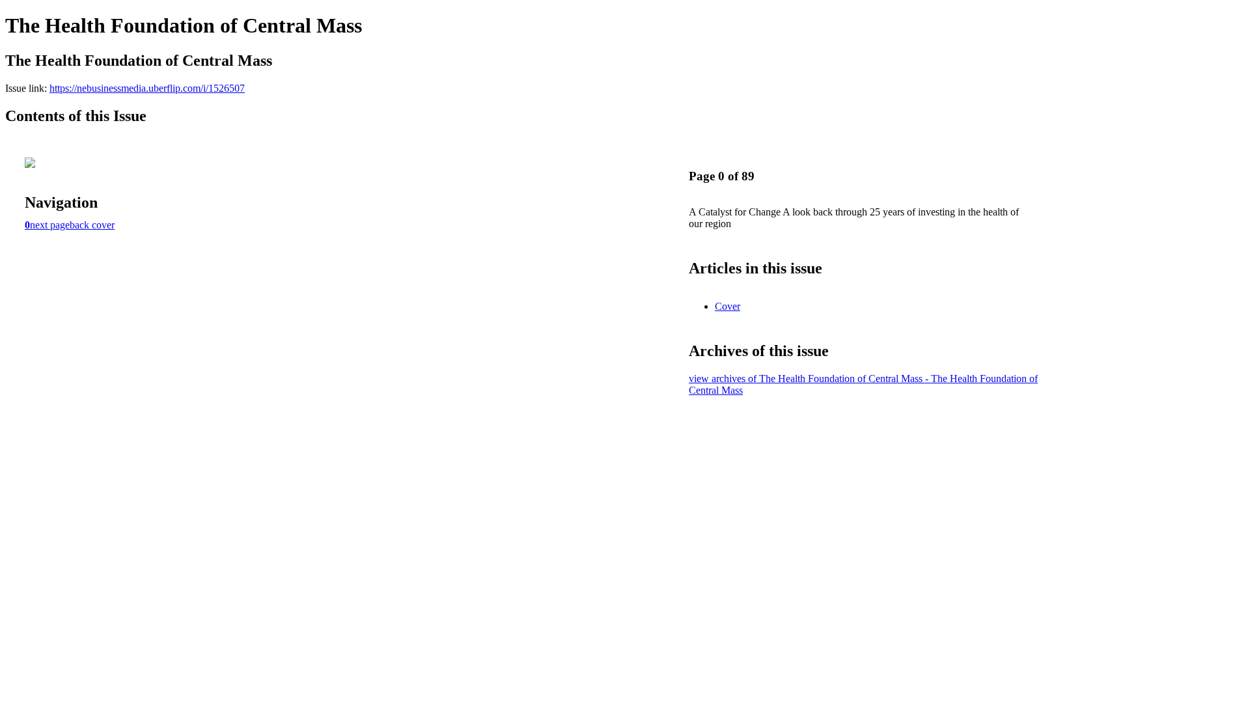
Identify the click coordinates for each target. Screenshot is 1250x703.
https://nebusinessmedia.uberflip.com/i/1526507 (147, 88)
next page (50, 224)
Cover (727, 306)
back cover (92, 224)
